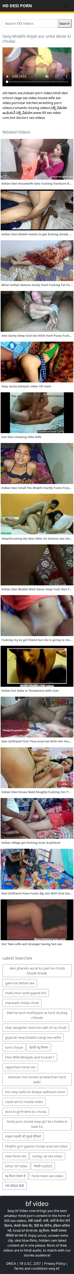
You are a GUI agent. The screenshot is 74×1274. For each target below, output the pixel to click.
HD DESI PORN (17, 5)
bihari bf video (16, 1166)
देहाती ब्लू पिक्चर (38, 1047)
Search (64, 23)
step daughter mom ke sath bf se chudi (35, 1027)
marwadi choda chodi (22, 1003)
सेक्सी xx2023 (43, 1166)
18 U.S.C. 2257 (30, 1263)
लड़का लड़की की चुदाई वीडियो (23, 1136)
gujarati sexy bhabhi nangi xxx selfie (33, 1037)
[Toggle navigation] (66, 6)
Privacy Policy (54, 1263)
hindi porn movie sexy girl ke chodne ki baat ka (37, 1124)
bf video (37, 1203)
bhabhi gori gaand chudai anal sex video (36, 1146)
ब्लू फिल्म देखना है (15, 1176)
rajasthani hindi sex (20, 1067)
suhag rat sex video (47, 1156)
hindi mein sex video (47, 1176)
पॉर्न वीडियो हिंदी (14, 1186)
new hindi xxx (15, 1156)
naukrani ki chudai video (24, 1101)
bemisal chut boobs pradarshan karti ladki (37, 1079)
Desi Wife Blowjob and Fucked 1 (29, 1057)
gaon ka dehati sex (19, 983)
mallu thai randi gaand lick (25, 993)
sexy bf (54, 1268)
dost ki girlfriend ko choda (25, 1111)
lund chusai (14, 1047)
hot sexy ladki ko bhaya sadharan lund (35, 1092)
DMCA (11, 1263)
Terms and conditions (31, 1268)
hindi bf (19, 1230)
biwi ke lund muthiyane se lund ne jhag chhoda (37, 1015)
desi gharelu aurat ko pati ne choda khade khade (37, 970)
